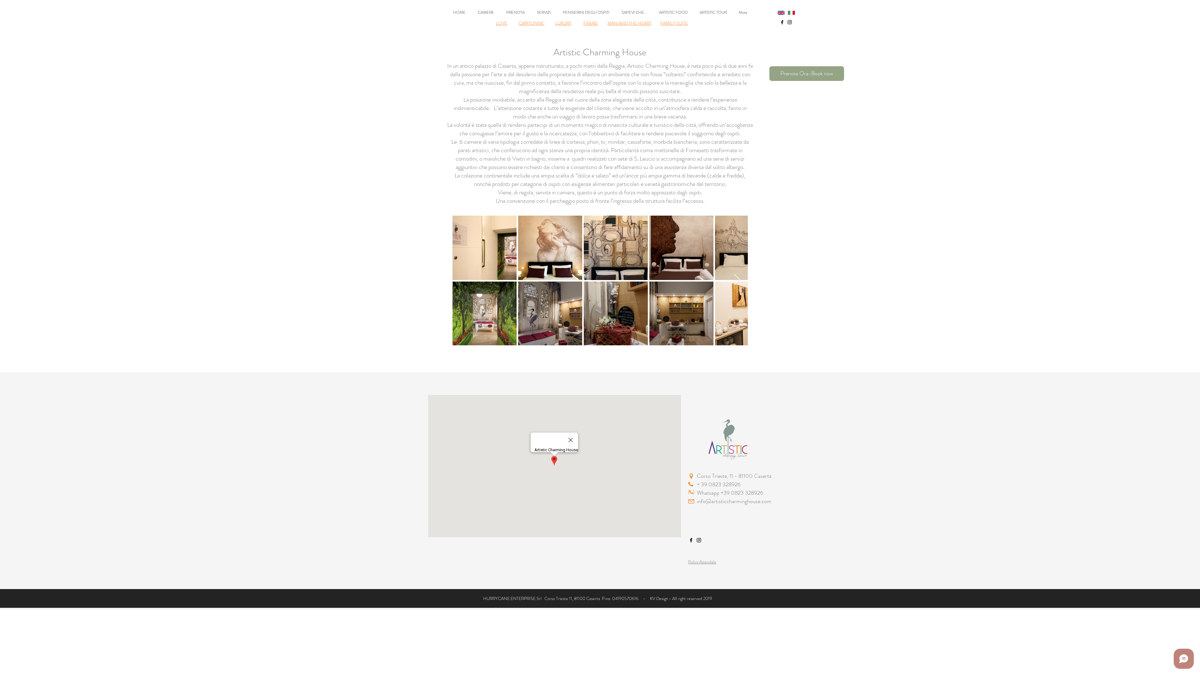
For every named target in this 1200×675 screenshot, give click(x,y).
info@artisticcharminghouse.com (734, 501)
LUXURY (563, 23)
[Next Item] (737, 280)
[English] (778, 13)
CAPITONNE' (531, 23)
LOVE (501, 23)
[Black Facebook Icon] (782, 22)
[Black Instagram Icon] (789, 22)
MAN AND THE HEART (630, 23)
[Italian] (788, 13)
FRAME (590, 23)
